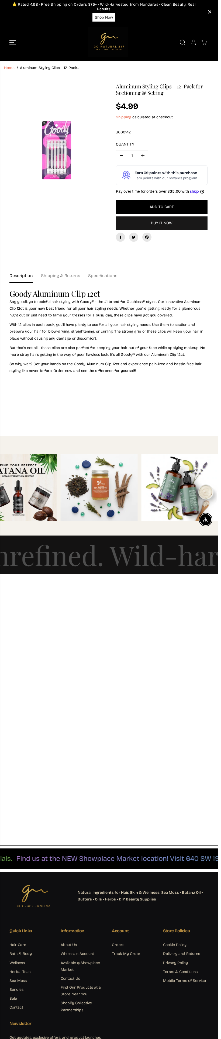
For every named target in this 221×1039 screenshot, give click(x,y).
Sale (13, 998)
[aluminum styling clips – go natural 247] (56, 136)
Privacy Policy (175, 963)
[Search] (182, 42)
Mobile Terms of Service (184, 980)
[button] (12, 42)
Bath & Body (20, 953)
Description (21, 275)
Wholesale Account (77, 953)
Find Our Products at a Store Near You (81, 990)
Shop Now (104, 17)
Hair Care (17, 945)
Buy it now (161, 223)
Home (9, 67)
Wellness (17, 963)
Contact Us (70, 978)
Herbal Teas (19, 971)
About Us (69, 945)
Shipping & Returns (60, 275)
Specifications (102, 275)
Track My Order (126, 953)
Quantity (125, 144)
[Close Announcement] (209, 11)
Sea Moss (18, 980)
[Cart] (204, 42)
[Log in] (193, 42)
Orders (118, 945)
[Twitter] (133, 237)
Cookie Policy (175, 945)
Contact (16, 1007)
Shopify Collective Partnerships (76, 1006)
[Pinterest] (146, 237)
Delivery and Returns (181, 953)
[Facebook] (120, 237)
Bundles (16, 989)
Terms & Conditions (180, 971)
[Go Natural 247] (108, 42)
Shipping (123, 117)
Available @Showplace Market (80, 966)
